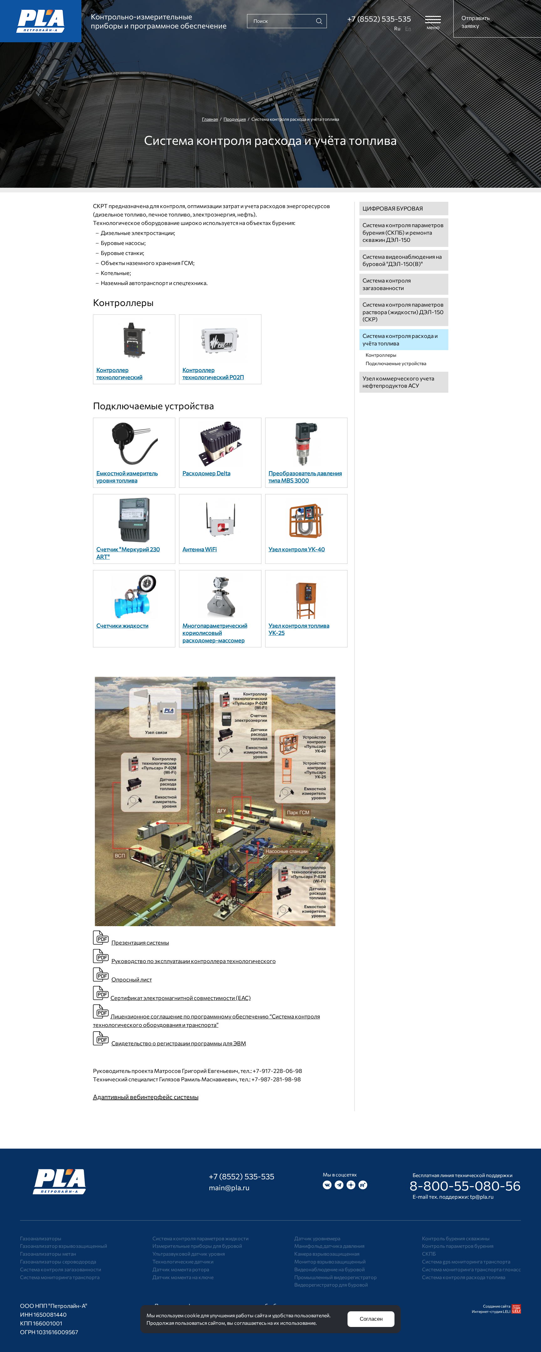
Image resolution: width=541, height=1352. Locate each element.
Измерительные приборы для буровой (197, 1246)
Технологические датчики (183, 1261)
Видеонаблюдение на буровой (329, 1269)
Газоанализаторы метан (48, 1254)
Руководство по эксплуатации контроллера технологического (193, 960)
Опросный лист (131, 979)
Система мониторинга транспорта (60, 1277)
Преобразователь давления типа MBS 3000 (305, 477)
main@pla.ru (229, 1187)
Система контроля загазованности (387, 284)
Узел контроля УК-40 (297, 549)
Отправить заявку (475, 21)
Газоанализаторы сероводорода (58, 1261)
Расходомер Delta (206, 473)
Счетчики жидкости (122, 625)
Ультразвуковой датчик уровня (188, 1254)
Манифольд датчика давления (329, 1246)
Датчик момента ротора (180, 1269)
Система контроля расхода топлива (463, 1277)
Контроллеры (123, 302)
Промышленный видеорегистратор (335, 1277)
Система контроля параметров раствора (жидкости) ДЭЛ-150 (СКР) (403, 312)
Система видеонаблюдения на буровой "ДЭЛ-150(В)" (402, 260)
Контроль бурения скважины (456, 1238)
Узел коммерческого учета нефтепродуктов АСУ (398, 382)
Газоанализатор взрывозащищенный (63, 1246)
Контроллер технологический (119, 373)
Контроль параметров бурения (457, 1246)
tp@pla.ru (482, 1196)
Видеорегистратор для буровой (331, 1285)
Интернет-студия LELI (491, 1311)
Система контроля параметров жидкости (200, 1238)
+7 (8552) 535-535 (379, 18)
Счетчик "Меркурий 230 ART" (128, 553)
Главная (210, 119)
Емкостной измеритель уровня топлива (127, 477)
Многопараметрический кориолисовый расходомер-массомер (215, 633)
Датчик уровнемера (317, 1238)
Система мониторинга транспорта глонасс (471, 1269)
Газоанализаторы (40, 1238)
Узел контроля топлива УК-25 (299, 629)
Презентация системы (140, 942)
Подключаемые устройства (153, 405)
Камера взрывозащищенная (326, 1254)
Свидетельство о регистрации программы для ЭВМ (178, 1043)
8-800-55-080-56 (465, 1185)
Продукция (235, 119)
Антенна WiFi (200, 549)
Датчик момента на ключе (183, 1277)
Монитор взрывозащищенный (330, 1261)
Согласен (371, 1319)
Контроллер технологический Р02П (213, 373)
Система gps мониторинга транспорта (466, 1261)
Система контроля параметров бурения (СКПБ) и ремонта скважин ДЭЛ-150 (403, 232)
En (408, 28)
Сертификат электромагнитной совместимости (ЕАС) (181, 997)
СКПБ (429, 1254)
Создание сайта (496, 1306)
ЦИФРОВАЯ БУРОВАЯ (393, 208)
